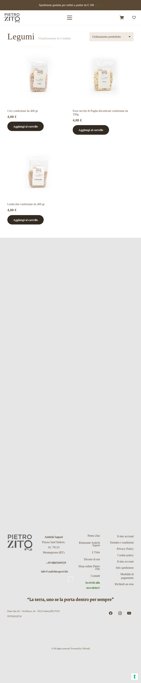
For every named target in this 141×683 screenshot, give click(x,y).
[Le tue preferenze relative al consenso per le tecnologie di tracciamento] (134, 676)
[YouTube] (129, 613)
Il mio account (125, 536)
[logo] (12, 17)
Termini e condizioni (122, 542)
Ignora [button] (98, 5)
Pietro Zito (94, 535)
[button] (70, 17)
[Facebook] (110, 613)
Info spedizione (125, 567)
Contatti (95, 575)
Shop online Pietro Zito (89, 567)
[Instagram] (119, 613)
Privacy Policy (125, 548)
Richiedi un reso (124, 584)
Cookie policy (125, 555)
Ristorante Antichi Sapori (89, 544)
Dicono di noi (92, 559)
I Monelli (86, 648)
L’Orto (96, 552)
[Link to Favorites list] (134, 17)
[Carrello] (122, 17)
